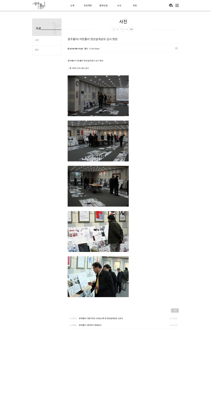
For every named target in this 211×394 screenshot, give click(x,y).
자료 (122, 29)
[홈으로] (38, 5)
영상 (37, 49)
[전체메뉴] (177, 5)
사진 (37, 40)
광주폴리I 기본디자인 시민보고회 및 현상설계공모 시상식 (101, 318)
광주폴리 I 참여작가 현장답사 (90, 325)
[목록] (176, 48)
